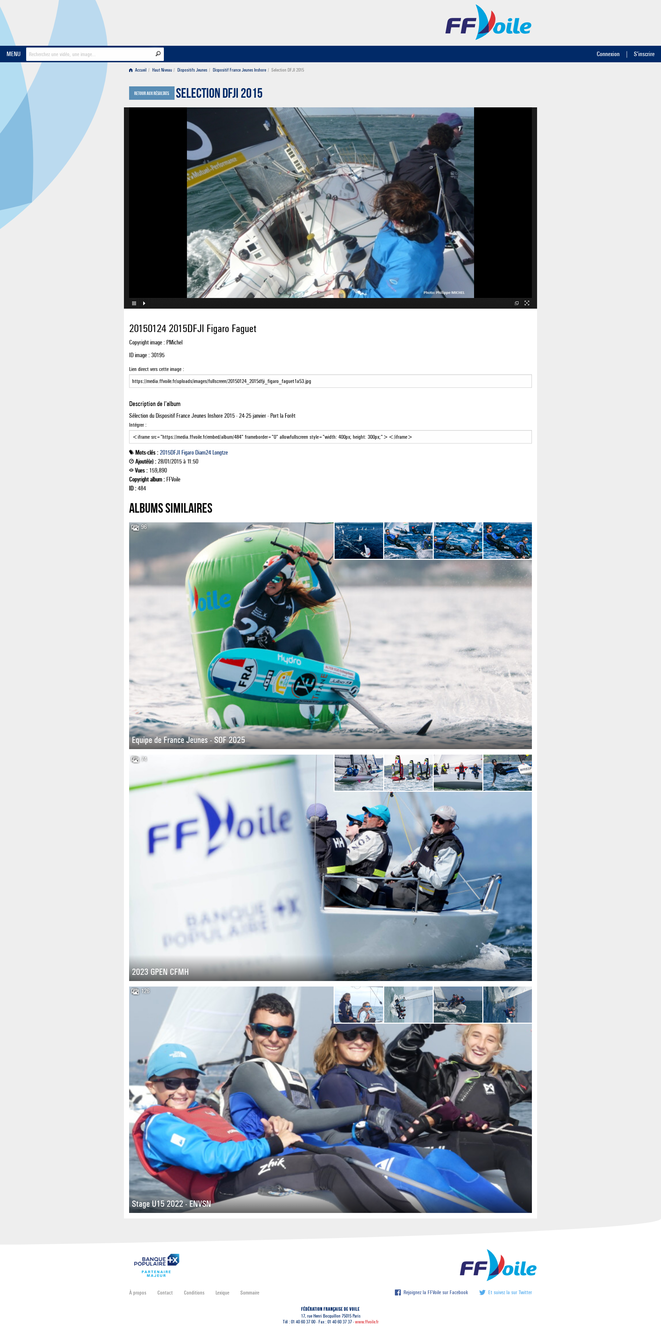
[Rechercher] (158, 53)
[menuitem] (139, 70)
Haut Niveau (162, 70)
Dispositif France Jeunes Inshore (239, 70)
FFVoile (488, 21)
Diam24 (203, 452)
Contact (165, 1292)
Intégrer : (138, 425)
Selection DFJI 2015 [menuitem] (287, 70)
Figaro (187, 452)
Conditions (194, 1292)
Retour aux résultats (151, 93)
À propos (137, 1292)
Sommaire (249, 1292)
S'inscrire (644, 54)
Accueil (140, 70)
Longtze (220, 452)
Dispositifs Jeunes (192, 70)
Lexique (222, 1292)
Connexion (608, 54)
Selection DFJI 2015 (219, 95)
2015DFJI (170, 452)
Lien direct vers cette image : (156, 369)
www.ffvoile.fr (367, 1322)
